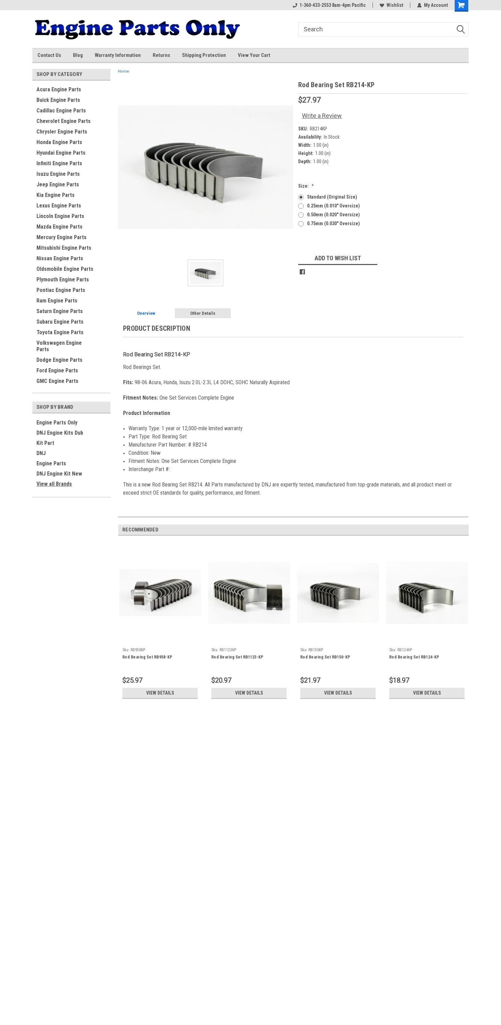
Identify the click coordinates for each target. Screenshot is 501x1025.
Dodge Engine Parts (59, 360)
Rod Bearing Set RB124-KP (414, 657)
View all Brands (54, 484)
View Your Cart (254, 55)
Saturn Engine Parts (59, 311)
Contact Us (49, 55)
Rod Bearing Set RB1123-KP (237, 657)
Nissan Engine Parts (59, 258)
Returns (161, 55)
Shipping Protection (204, 55)
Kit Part (45, 443)
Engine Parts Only (56, 422)
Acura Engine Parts (58, 89)
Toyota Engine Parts (60, 332)
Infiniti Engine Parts (59, 163)
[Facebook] (302, 272)
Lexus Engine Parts (58, 205)
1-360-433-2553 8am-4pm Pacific (333, 5)
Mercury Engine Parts (61, 237)
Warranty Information (118, 55)
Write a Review (322, 115)
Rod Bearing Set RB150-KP (325, 657)
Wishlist (394, 5)
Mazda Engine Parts (59, 226)
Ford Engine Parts (57, 370)
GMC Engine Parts (57, 381)
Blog (78, 55)
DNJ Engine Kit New (59, 473)
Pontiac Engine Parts (60, 290)
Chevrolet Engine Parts (63, 121)
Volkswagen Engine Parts (59, 346)
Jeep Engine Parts (57, 184)
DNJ (41, 453)
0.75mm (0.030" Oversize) (333, 223)
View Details (160, 693)
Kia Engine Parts (55, 195)
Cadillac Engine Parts (61, 110)
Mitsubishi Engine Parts (63, 248)
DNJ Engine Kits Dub (59, 433)
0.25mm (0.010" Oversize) (333, 205)
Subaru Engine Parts (60, 322)
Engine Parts (51, 463)
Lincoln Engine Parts (60, 216)
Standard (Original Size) (332, 197)
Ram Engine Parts (56, 300)
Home (123, 71)
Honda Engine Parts (59, 142)
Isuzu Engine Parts (58, 174)
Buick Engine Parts (58, 100)
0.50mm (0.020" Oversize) (333, 214)
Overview (146, 313)
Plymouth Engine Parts (62, 279)
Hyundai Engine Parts (61, 153)
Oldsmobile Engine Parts (64, 269)
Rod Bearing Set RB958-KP (147, 657)
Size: (306, 186)
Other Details (202, 313)
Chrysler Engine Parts (61, 131)
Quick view (160, 639)
